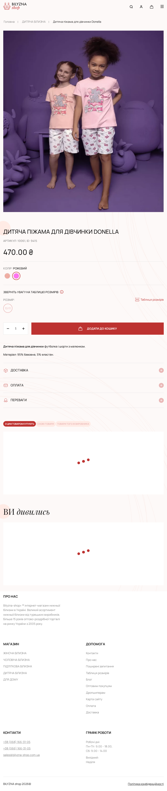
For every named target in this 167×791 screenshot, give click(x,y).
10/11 (8, 308)
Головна (9, 22)
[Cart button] (151, 7)
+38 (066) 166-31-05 (17, 748)
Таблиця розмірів (152, 299)
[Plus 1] (8, 328)
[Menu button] (162, 6)
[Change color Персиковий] (7, 276)
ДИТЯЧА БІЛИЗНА (34, 22)
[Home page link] (15, 6)
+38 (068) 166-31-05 (16, 742)
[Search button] (131, 7)
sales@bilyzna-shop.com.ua (21, 755)
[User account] (141, 7)
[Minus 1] (23, 328)
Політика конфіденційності (146, 784)
